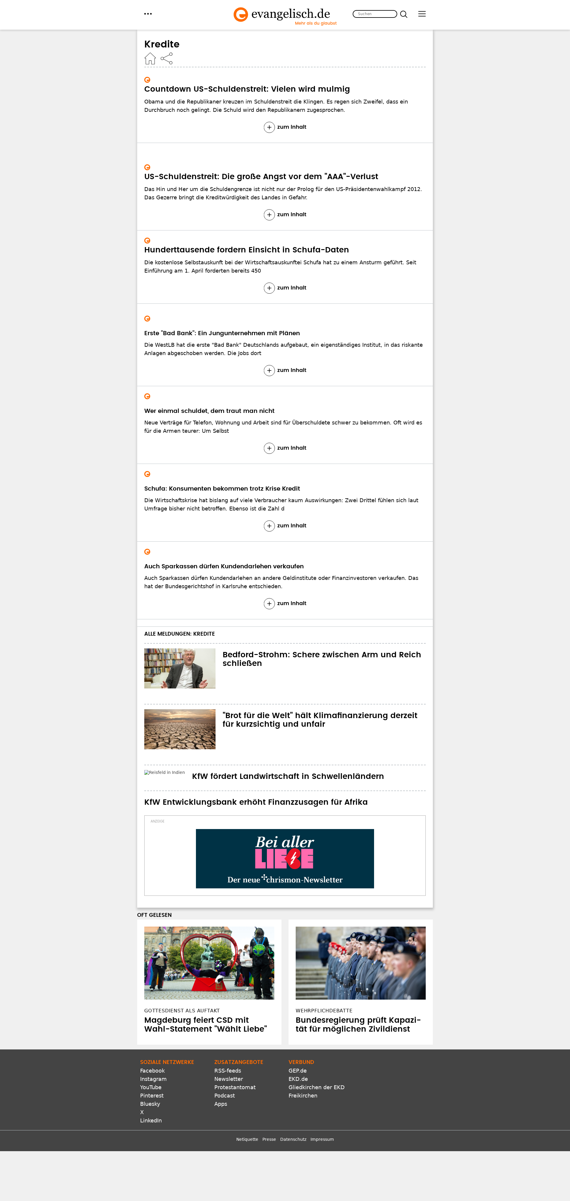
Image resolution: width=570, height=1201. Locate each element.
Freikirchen (303, 1095)
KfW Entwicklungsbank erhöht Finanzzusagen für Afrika (256, 802)
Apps (220, 1104)
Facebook (152, 1071)
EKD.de (298, 1079)
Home (150, 58)
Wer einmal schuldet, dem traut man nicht (209, 411)
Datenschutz (293, 1139)
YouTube (151, 1087)
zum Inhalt (291, 127)
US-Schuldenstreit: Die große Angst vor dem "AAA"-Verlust (261, 177)
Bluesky (150, 1104)
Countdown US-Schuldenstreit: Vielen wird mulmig (247, 89)
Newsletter (228, 1079)
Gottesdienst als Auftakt (182, 1011)
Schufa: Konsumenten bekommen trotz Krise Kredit (222, 489)
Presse (269, 1139)
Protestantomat (235, 1087)
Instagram (153, 1079)
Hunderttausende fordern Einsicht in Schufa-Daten (246, 250)
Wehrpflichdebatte (324, 1011)
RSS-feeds (227, 1071)
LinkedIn (151, 1120)
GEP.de (298, 1071)
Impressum (322, 1139)
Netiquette (247, 1139)
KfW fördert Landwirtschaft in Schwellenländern (288, 776)
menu (148, 14)
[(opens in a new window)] (285, 858)
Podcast (224, 1095)
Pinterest (152, 1095)
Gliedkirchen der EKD (317, 1087)
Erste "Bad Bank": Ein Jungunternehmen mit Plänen (222, 333)
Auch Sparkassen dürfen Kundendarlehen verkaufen (224, 567)
